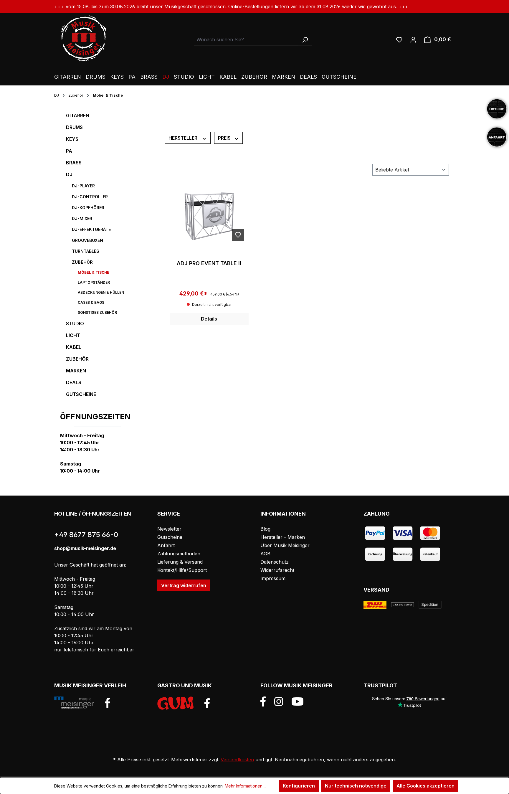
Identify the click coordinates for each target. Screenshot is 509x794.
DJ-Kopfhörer (88, 207)
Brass (74, 163)
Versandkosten (237, 759)
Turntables (85, 251)
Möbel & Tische (93, 272)
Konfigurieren (299, 786)
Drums (74, 127)
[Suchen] (305, 39)
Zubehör (82, 262)
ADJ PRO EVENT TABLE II (209, 263)
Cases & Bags (91, 302)
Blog (265, 529)
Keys (72, 139)
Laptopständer (94, 282)
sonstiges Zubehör (97, 312)
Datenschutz (274, 562)
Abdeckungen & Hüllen (101, 292)
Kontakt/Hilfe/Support (182, 570)
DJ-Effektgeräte (91, 229)
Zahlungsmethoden (178, 554)
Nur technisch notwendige (355, 786)
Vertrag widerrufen (183, 585)
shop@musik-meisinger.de (85, 548)
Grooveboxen (87, 240)
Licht (73, 335)
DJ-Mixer (82, 218)
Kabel (73, 347)
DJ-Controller (90, 196)
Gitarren (77, 115)
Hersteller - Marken (282, 537)
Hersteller (183, 138)
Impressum (272, 578)
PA (69, 151)
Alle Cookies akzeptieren (425, 786)
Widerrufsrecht (277, 570)
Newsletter (169, 529)
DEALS (73, 382)
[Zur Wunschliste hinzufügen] (238, 235)
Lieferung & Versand (180, 562)
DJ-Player (83, 185)
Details (209, 319)
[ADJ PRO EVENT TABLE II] (209, 215)
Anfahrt (166, 545)
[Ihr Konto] (413, 39)
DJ (69, 174)
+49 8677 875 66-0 (86, 534)
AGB (265, 554)
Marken (76, 371)
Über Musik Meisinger (285, 545)
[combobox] (246, 39)
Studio (75, 323)
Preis (225, 138)
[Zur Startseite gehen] (83, 38)
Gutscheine (81, 394)
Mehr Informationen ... (245, 785)
